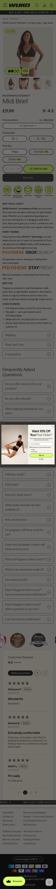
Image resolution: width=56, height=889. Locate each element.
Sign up (41, 455)
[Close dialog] (53, 426)
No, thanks (41, 459)
